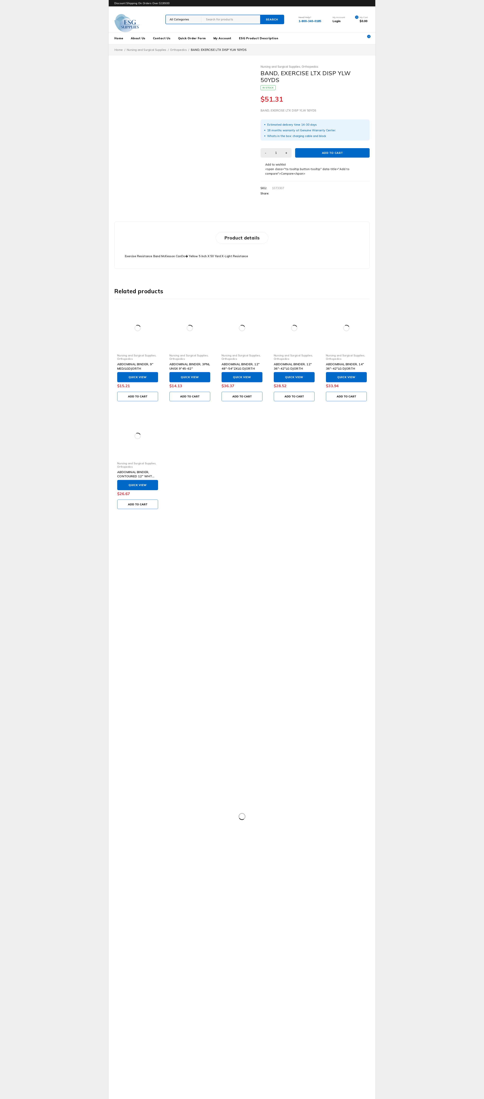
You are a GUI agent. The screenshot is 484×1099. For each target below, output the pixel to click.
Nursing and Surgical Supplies (146, 50)
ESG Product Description (258, 38)
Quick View (138, 377)
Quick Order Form (192, 38)
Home (118, 38)
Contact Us (162, 38)
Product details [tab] (242, 238)
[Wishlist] (274, 164)
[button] (137, 396)
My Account (222, 38)
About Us (138, 38)
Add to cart (332, 153)
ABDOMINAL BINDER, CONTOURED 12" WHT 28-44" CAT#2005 (134, 476)
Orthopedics (178, 50)
